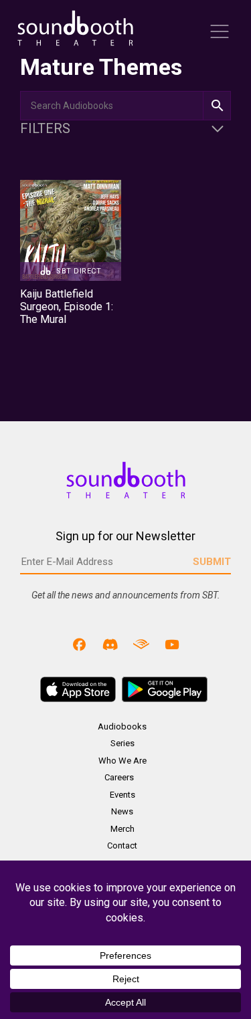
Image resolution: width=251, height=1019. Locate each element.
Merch (122, 829)
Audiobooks (122, 726)
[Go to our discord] (110, 644)
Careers (119, 777)
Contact (122, 845)
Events (122, 795)
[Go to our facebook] (80, 644)
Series (122, 743)
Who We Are (122, 761)
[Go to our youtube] (171, 644)
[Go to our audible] (141, 644)
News (122, 811)
